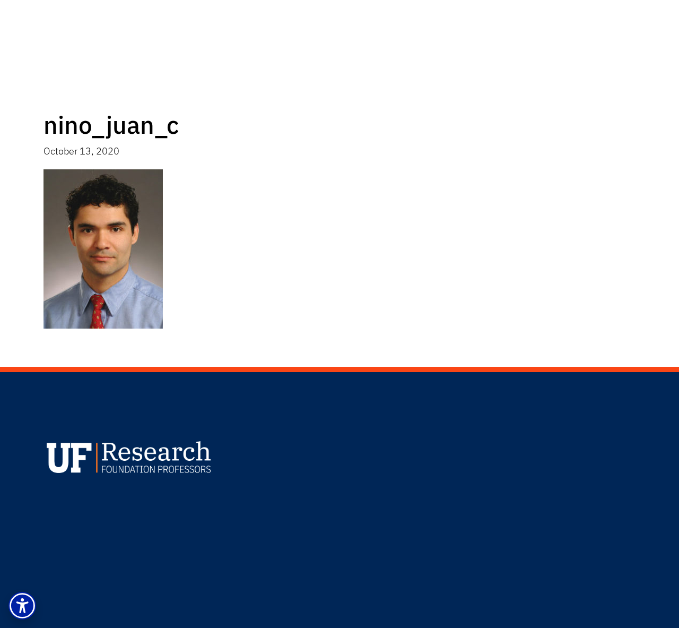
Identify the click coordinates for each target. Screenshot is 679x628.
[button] (22, 606)
